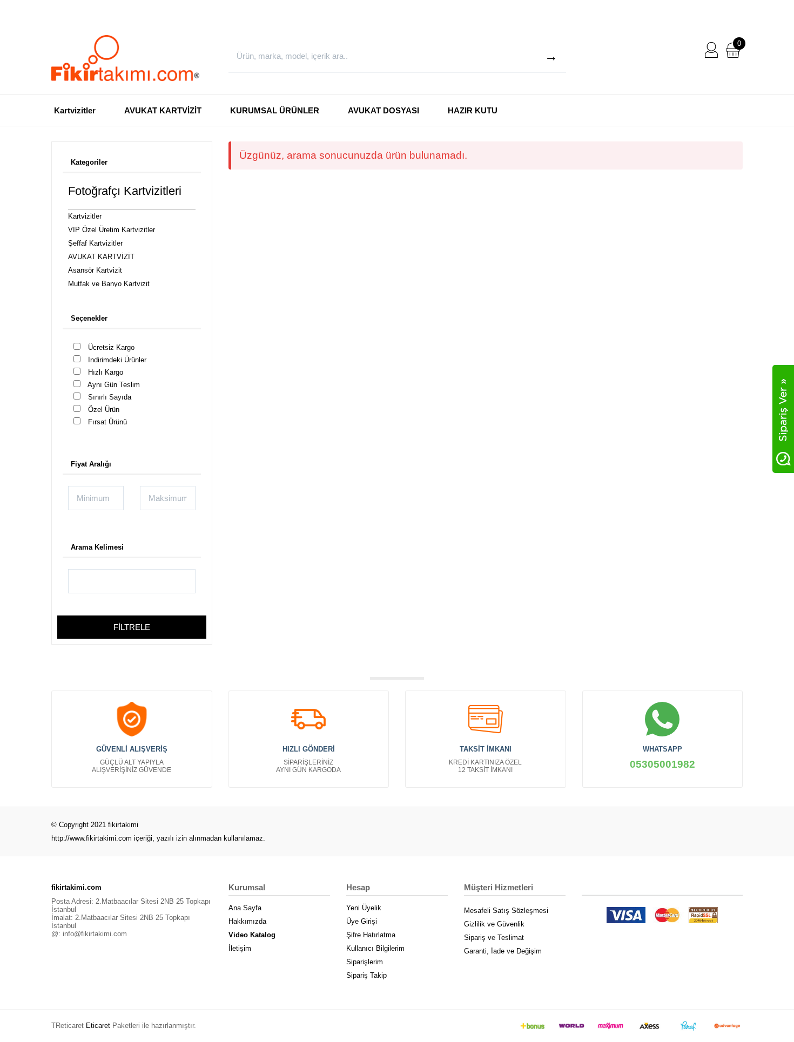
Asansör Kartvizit (95, 270)
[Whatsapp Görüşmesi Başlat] (783, 418)
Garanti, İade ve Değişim (503, 951)
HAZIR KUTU (472, 110)
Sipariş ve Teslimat (494, 937)
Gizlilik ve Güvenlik (494, 924)
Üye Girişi (361, 921)
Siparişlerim (364, 962)
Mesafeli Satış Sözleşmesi (506, 910)
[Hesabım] (711, 49)
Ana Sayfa (244, 908)
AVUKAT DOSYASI (383, 110)
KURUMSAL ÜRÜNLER (274, 110)
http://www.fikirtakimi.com (91, 838)
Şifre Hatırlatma (370, 935)
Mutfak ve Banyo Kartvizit (109, 284)
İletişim (239, 948)
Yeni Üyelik (363, 908)
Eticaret (98, 1025)
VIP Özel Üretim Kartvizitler (111, 230)
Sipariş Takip (366, 975)
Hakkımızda (247, 921)
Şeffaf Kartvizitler (95, 243)
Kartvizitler (75, 110)
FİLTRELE (131, 627)
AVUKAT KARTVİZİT (162, 110)
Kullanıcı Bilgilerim (375, 948)
